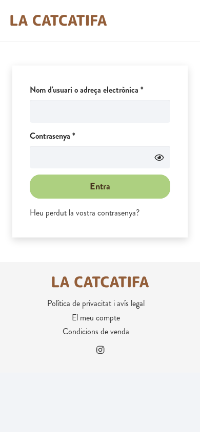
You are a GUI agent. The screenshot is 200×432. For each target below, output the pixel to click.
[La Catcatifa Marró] (58, 20)
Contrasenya (69, 135)
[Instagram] (100, 350)
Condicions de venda (96, 331)
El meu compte (96, 317)
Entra (100, 186)
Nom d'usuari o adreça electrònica (100, 89)
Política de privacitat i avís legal (96, 303)
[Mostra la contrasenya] (159, 157)
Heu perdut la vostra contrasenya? (84, 213)
